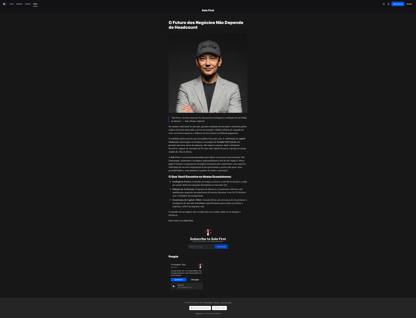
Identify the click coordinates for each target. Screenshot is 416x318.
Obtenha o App (219, 308)
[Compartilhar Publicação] (388, 4)
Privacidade (208, 303)
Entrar (409, 4)
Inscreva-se (398, 4)
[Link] (165, 25)
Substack (198, 313)
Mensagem (195, 280)
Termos (216, 303)
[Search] (384, 4)
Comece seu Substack (201, 308)
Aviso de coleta (225, 303)
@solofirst (174, 267)
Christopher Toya (178, 264)
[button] (11, 4)
